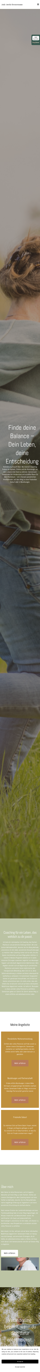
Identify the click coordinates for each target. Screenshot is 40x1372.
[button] (38, 4)
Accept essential (20, 1367)
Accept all (20, 1361)
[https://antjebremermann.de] (11, 4)
